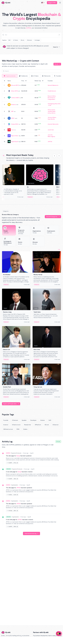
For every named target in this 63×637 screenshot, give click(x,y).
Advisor (42, 420)
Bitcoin (22, 40)
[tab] (9, 76)
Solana (25, 429)
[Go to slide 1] (57, 249)
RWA (18, 429)
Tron (12, 130)
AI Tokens (15, 40)
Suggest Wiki (52, 2)
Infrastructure (16, 425)
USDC (12, 118)
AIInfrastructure (8, 429)
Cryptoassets (14, 485)
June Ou (50, 135)
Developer (33, 420)
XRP (12, 111)
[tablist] (31, 76)
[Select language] (43, 2)
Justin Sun (51, 130)
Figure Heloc (15, 135)
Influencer (56, 425)
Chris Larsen (51, 109)
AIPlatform (38, 425)
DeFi (9, 40)
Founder (5, 420)
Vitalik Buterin (52, 91)
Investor (5, 425)
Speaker (24, 420)
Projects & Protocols (16, 453)
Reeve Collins (52, 96)
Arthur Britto (51, 113)
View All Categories (51, 216)
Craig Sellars (51, 99)
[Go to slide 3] (60, 249)
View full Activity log (30, 533)
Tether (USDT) (15, 97)
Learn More (54, 47)
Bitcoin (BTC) (15, 85)
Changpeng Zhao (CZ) (54, 103)
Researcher (27, 425)
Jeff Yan (50, 141)
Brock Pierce (51, 97)
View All (56, 64)
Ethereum (29, 40)
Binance (13, 104)
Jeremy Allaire (52, 117)
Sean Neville (51, 119)
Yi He (49, 105)
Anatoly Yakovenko (53, 124)
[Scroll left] (54, 156)
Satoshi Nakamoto (53, 85)
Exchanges (37, 40)
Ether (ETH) (14, 91)
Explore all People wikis (10, 404)
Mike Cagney (51, 136)
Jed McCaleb (51, 111)
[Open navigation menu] (60, 2)
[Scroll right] (59, 156)
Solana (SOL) (14, 124)
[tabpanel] (31, 111)
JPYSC (18, 488)
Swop (18, 456)
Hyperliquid (14, 141)
